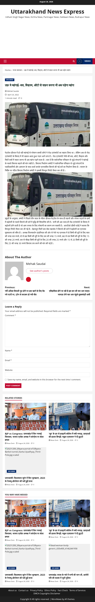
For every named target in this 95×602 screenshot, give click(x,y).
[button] (5, 61)
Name (8, 350)
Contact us (23, 590)
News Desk (10, 443)
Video (87, 61)
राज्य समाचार (9, 80)
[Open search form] (74, 61)
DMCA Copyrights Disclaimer (47, 593)
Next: (69, 291)
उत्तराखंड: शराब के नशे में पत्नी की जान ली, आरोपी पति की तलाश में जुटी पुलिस (68, 576)
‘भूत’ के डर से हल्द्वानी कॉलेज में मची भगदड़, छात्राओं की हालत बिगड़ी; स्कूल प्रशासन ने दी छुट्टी (69, 435)
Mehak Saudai (13, 91)
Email (8, 360)
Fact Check (63, 590)
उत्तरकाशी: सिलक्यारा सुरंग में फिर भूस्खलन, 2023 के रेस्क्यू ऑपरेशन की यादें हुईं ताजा (25, 479)
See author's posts (39, 270)
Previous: (25, 291)
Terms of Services (77, 590)
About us (12, 590)
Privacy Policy (36, 590)
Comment (10, 315)
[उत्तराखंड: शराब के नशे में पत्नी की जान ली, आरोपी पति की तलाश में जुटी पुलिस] (69, 557)
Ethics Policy (50, 590)
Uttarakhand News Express (47, 11)
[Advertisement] (47, 37)
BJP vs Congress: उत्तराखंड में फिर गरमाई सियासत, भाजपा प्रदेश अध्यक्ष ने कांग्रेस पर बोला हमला (24, 436)
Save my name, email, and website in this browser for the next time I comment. (44, 379)
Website (8, 370)
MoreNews (56, 599)
